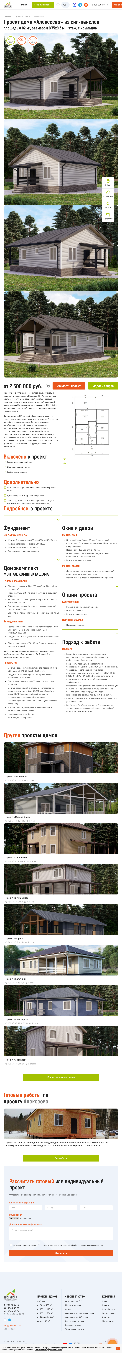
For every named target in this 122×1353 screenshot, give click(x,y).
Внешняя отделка (73, 1325)
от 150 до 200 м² (45, 1313)
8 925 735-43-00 (11, 1308)
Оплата (105, 1305)
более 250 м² (43, 1321)
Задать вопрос (103, 386)
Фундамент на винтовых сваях (79, 1313)
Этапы (68, 1309)
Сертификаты (108, 1309)
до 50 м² (41, 1301)
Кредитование (109, 1313)
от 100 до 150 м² (45, 1309)
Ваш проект (15, 1215)
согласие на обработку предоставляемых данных (81, 1245)
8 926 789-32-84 (11, 1311)
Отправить (61, 1253)
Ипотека (106, 1317)
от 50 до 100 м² (44, 1305)
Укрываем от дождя (74, 1329)
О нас (104, 1301)
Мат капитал (108, 1321)
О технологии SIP (73, 1301)
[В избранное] (48, 386)
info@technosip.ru (12, 1325)
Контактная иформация (21, 1202)
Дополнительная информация (25, 1224)
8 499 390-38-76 (100, 5)
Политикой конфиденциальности (48, 1350)
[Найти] (64, 4)
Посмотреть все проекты (61, 1077)
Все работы (61, 1158)
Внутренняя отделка (74, 1321)
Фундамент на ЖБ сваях (76, 1317)
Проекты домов (41, 5)
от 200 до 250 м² (45, 1317)
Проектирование (73, 1305)
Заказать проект (69, 386)
